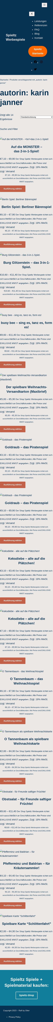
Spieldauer (16, 249)
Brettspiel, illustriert (25, 211)
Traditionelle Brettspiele (28, 320)
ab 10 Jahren (22, 140)
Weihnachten (23, 383)
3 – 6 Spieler (22, 194)
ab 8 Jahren (22, 156)
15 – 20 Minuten (24, 253)
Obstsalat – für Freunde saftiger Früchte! (26, 801)
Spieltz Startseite (37, 51)
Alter (13, 135)
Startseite (4, 80)
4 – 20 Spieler (23, 198)
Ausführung (16, 202)
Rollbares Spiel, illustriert (29, 232)
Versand (10, 411)
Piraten (19, 366)
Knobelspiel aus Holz (26, 223)
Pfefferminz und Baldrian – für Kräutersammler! (26, 866)
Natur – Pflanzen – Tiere (29, 362)
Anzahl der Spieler (20, 160)
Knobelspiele (22, 291)
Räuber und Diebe (25, 370)
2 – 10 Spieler (23, 169)
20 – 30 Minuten (24, 257)
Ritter (18, 374)
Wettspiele (21, 324)
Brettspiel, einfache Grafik (29, 207)
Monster (19, 349)
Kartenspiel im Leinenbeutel (30, 219)
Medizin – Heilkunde (26, 345)
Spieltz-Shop (26, 995)
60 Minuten (21, 265)
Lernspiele (21, 295)
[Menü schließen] (32, 14)
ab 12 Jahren (22, 144)
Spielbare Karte (23, 240)
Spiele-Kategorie (19, 274)
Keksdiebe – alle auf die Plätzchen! (26, 561)
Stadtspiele (21, 378)
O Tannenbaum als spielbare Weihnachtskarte (26, 741)
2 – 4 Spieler (23, 173)
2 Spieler (21, 186)
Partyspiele (21, 299)
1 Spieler (20, 165)
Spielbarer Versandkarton (29, 244)
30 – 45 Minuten (24, 261)
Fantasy (19, 341)
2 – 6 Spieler (23, 177)
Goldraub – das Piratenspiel (26, 447)
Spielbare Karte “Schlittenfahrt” (26, 924)
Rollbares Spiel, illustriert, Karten (33, 236)
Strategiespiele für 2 (27, 316)
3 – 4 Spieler (22, 190)
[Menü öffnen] (44, 5)
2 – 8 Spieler (22, 181)
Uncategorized (17, 387)
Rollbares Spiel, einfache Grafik (32, 228)
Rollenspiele (22, 303)
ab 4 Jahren (21, 148)
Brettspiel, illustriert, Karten (30, 215)
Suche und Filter (9, 129)
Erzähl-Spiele (22, 278)
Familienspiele (24, 282)
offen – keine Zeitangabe (28, 270)
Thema (14, 328)
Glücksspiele (22, 286)
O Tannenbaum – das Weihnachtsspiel (26, 681)
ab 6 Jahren (22, 152)
